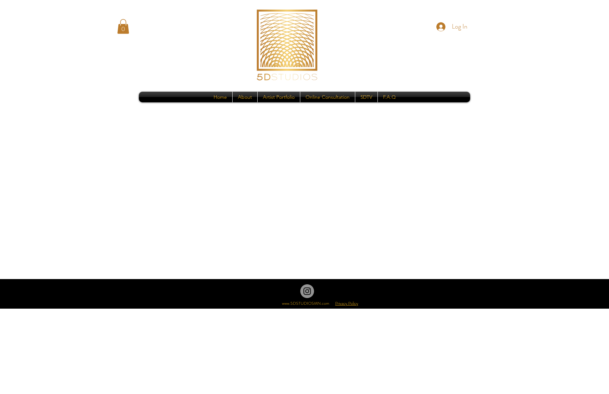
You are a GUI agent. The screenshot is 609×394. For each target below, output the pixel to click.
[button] (123, 26)
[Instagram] (307, 291)
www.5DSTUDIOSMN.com (305, 303)
